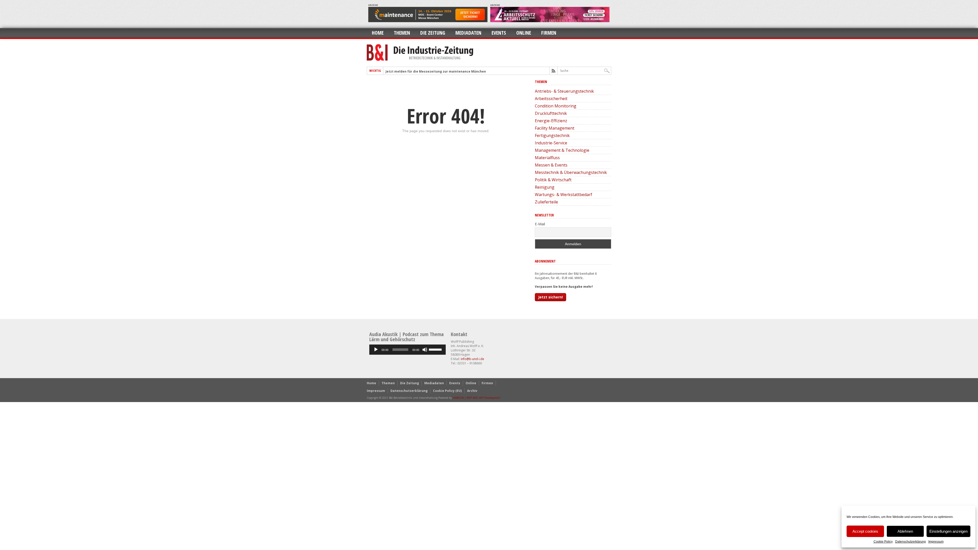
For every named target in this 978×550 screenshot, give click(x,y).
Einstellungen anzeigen (948, 531)
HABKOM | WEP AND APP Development (476, 398)
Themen (402, 32)
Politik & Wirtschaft (553, 180)
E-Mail (540, 224)
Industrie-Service (551, 143)
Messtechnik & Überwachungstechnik (571, 172)
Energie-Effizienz (551, 120)
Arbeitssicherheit (551, 98)
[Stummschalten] (424, 349)
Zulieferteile (546, 202)
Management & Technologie (562, 150)
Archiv (472, 391)
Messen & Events (551, 165)
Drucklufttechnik (551, 113)
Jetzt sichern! (550, 297)
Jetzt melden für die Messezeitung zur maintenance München (436, 71)
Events (499, 32)
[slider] (436, 349)
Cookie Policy (883, 541)
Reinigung (544, 187)
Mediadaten (468, 32)
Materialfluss (547, 157)
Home (378, 32)
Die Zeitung (432, 32)
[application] (407, 350)
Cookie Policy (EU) (447, 391)
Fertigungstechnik (552, 135)
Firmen (548, 32)
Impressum (936, 541)
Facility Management (554, 128)
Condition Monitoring (555, 106)
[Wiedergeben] (375, 349)
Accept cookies (865, 531)
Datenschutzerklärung (910, 541)
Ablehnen (905, 531)
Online (523, 32)
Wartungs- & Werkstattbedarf (563, 194)
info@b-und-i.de (472, 359)
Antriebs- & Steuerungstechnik (564, 91)
